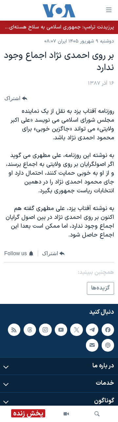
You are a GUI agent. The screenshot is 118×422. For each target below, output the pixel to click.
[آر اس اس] (14, 330)
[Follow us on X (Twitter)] (76, 330)
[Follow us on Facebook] (108, 330)
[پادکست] (108, 345)
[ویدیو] (66, 414)
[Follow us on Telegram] (92, 330)
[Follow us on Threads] (30, 330)
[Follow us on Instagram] (45, 330)
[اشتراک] (92, 345)
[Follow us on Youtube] (61, 330)
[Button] (15, 98)
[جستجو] (97, 414)
